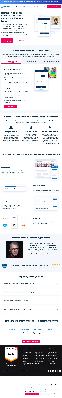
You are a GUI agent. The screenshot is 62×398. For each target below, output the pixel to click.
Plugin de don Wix (52, 355)
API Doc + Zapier (52, 363)
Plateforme (18, 6)
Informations (26, 348)
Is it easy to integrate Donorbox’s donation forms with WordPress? (21, 283)
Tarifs (24, 6)
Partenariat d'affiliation (28, 363)
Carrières (25, 355)
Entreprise (36, 6)
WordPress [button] (21, 40)
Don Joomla (51, 361)
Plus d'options (55, 394)
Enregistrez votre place (31, 2)
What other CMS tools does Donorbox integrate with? (18, 309)
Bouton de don (32, 61)
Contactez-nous (26, 350)
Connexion (43, 6)
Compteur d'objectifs (39, 185)
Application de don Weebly (54, 357)
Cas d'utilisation (39, 348)
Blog (24, 353)
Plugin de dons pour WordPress (13, 62)
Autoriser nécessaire (44, 394)
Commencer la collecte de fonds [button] (7, 40)
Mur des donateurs (6, 202)
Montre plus (44, 391)
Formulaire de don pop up (53, 61)
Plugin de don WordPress (54, 350)
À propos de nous (27, 352)
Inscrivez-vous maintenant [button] (54, 6)
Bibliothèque (25, 364)
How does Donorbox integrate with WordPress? (16, 300)
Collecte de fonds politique (41, 350)
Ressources (29, 6)
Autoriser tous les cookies (31, 394)
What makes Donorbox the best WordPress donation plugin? (19, 292)
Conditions (25, 358)
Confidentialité (26, 360)
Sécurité (24, 361)
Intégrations (51, 348)
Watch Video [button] (10, 106)
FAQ (23, 357)
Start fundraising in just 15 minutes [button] (31, 341)
